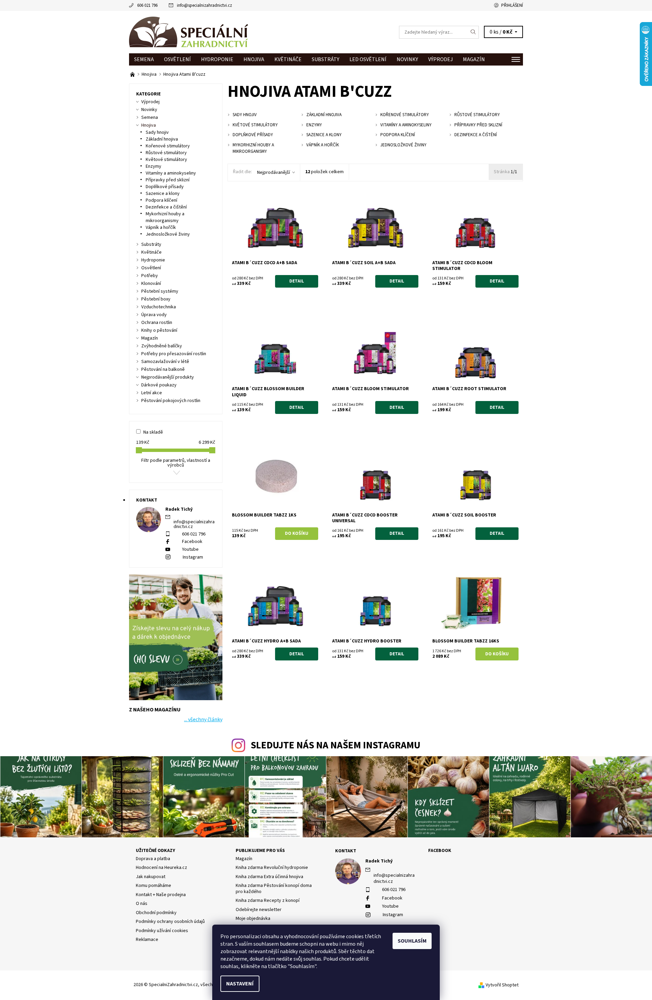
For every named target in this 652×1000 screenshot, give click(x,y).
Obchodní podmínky (156, 912)
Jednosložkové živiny (168, 234)
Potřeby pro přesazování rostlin (173, 353)
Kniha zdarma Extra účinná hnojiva (269, 876)
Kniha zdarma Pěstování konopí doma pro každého (274, 888)
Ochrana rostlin (156, 322)
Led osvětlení (367, 59)
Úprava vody (154, 314)
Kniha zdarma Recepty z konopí (268, 900)
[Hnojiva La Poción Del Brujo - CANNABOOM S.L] (133, 74)
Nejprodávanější (273, 172)
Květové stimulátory (166, 159)
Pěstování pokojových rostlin (170, 400)
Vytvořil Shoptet (502, 985)
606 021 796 (147, 5)
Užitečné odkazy (155, 850)
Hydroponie (217, 59)
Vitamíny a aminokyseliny (171, 173)
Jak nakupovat (150, 876)
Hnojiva (253, 59)
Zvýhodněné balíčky (161, 346)
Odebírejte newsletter (259, 909)
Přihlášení (512, 5)
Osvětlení (177, 59)
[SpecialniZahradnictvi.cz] (188, 32)
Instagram (193, 557)
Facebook (192, 541)
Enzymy (153, 166)
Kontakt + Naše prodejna (161, 894)
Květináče (288, 59)
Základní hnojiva (162, 139)
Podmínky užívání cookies (162, 930)
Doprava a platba (153, 858)
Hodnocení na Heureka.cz (161, 867)
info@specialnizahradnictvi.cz (204, 5)
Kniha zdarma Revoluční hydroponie (272, 867)
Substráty (325, 59)
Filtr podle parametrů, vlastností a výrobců (175, 463)
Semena (144, 59)
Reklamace (147, 939)
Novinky (407, 59)
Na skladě (153, 432)
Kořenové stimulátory (168, 146)
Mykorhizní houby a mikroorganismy (165, 217)
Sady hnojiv (157, 132)
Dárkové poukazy (159, 385)
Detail (296, 281)
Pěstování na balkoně (163, 369)
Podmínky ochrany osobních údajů (170, 921)
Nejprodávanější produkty (167, 377)
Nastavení (240, 983)
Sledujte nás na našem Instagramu (335, 745)
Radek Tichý (379, 861)
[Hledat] (473, 32)
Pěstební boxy (155, 299)
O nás (141, 903)
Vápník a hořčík (161, 227)
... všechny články (203, 719)
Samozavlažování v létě (165, 361)
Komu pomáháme (153, 885)
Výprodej (440, 59)
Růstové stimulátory (166, 152)
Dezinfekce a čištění (166, 207)
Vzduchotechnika (158, 307)
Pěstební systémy (159, 291)
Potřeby (149, 275)
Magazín (474, 59)
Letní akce (151, 392)
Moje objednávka (253, 918)
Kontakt (345, 851)
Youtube (190, 549)
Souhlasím (412, 941)
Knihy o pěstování (159, 330)
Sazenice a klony (163, 193)
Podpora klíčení (161, 200)
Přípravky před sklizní (167, 180)
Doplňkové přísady (165, 186)
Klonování (151, 283)
